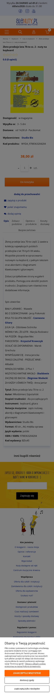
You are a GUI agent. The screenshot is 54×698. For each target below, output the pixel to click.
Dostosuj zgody (27, 680)
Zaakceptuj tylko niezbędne (27, 688)
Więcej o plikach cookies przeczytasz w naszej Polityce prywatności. (25, 665)
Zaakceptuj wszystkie (27, 673)
